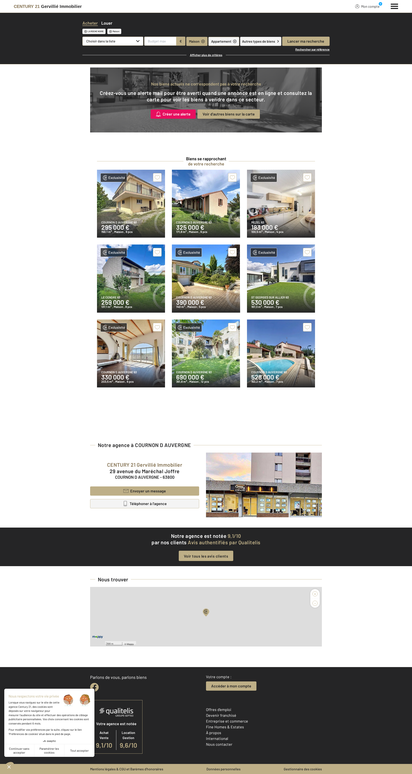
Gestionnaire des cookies (303, 769)
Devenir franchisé (221, 715)
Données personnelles (223, 769)
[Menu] (394, 6)
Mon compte (370, 6)
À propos (213, 732)
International (217, 738)
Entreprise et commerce (227, 721)
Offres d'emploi (218, 709)
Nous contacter (219, 744)
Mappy (130, 644)
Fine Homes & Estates (225, 726)
